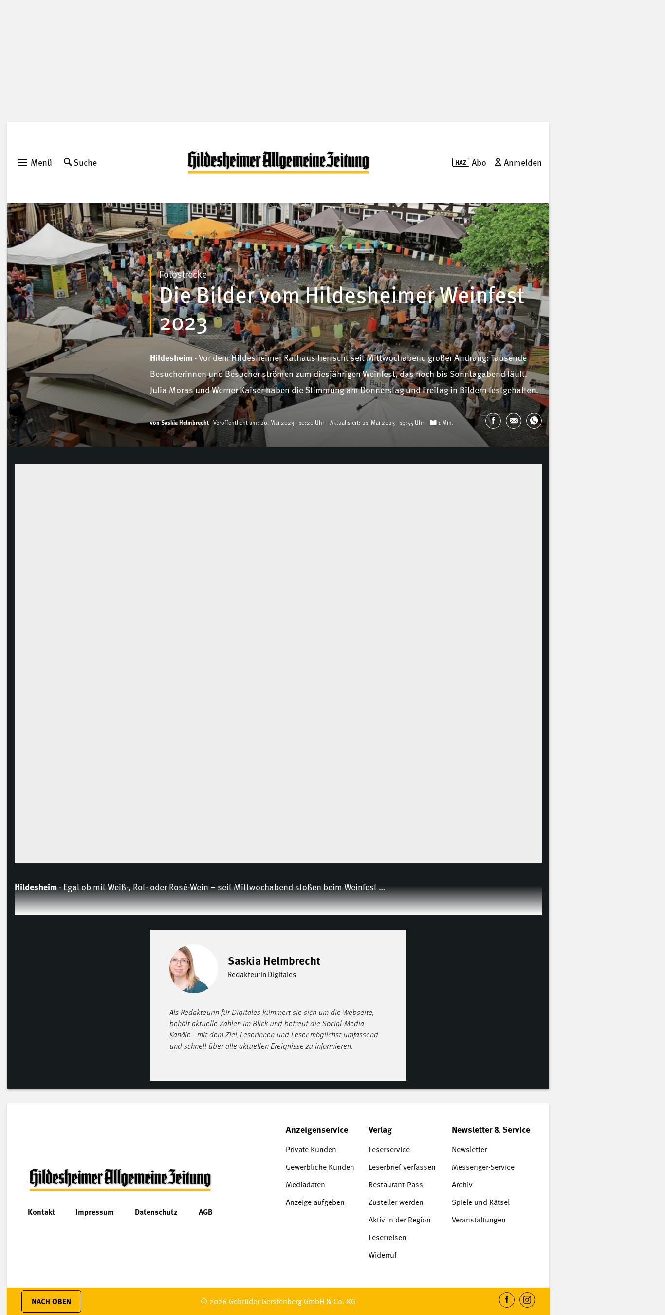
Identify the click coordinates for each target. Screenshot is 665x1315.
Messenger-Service (483, 1167)
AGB (206, 1212)
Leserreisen (387, 1237)
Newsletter (469, 1149)
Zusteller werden (396, 1202)
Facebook (507, 1307)
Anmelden (523, 162)
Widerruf (383, 1254)
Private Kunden (311, 1149)
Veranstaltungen (479, 1219)
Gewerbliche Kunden (320, 1167)
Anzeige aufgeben (315, 1202)
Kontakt (41, 1212)
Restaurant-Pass (396, 1184)
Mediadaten (305, 1184)
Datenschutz (156, 1212)
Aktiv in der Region (400, 1219)
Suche (85, 162)
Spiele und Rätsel (481, 1202)
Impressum (94, 1212)
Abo (479, 162)
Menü (41, 162)
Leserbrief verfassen (402, 1167)
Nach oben (51, 1301)
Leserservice (389, 1149)
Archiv (462, 1184)
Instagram (527, 1307)
